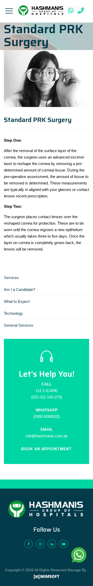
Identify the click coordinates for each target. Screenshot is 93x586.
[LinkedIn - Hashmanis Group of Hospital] (52, 544)
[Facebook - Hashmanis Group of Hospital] (28, 544)
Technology (13, 313)
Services (11, 277)
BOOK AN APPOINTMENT (46, 449)
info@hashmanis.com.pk (47, 436)
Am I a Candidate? (19, 289)
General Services (18, 325)
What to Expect (17, 301)
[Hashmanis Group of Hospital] (41, 10)
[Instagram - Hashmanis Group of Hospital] (40, 544)
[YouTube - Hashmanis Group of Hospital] (63, 544)
